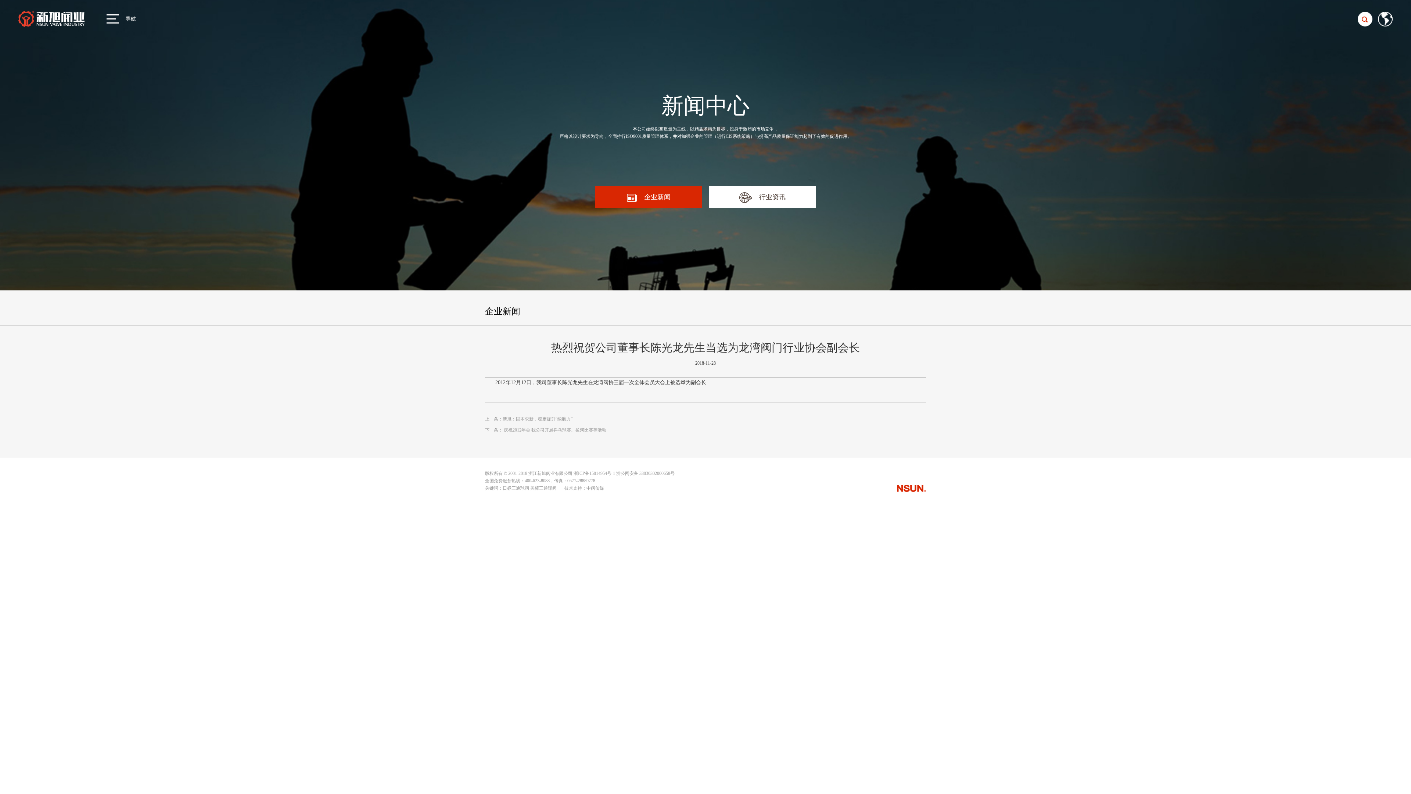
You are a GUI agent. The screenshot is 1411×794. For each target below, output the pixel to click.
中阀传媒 (595, 488)
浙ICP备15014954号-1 (594, 473)
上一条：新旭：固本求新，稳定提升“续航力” (528, 419)
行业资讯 (772, 197)
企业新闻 (657, 197)
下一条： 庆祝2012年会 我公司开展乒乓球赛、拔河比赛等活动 (545, 430)
